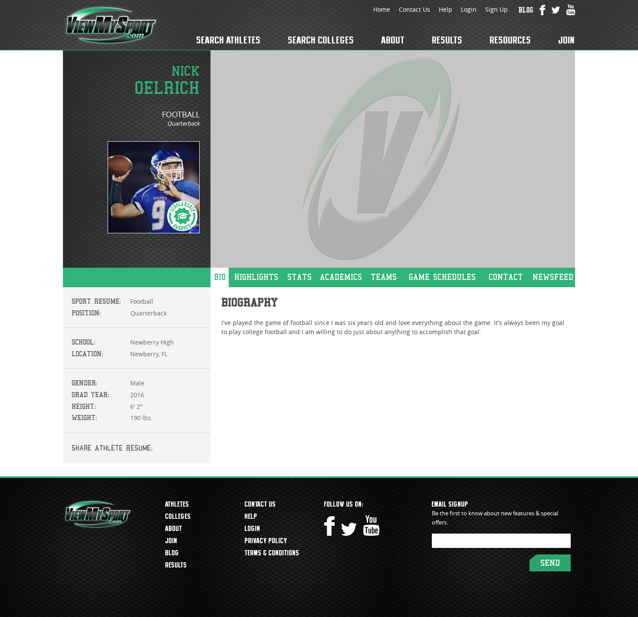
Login (469, 9)
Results (447, 40)
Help (445, 9)
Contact (506, 277)
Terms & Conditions (272, 553)
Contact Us (414, 9)
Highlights (256, 277)
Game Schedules (442, 277)
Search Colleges (321, 40)
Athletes (177, 504)
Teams (384, 277)
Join (567, 40)
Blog (172, 553)
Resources (510, 40)
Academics (341, 277)
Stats (299, 277)
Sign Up (496, 9)
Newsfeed (553, 277)
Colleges (178, 516)
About (393, 40)
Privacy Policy (266, 540)
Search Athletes (229, 40)
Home (381, 9)
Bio (220, 277)
